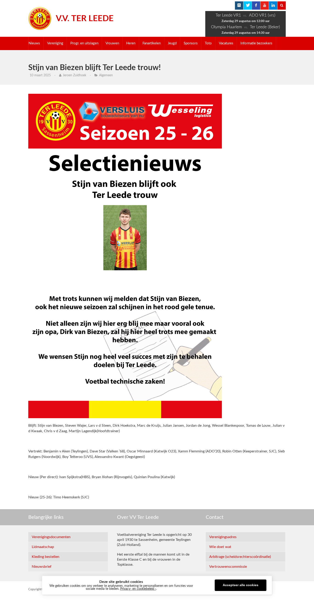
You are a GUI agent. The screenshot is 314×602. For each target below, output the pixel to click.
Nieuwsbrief (41, 566)
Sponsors (191, 43)
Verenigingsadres (223, 537)
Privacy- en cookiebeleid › (138, 589)
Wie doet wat (220, 547)
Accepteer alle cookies (240, 585)
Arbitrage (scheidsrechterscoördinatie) (240, 557)
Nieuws (34, 43)
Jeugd (172, 43)
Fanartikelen (152, 43)
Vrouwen (112, 43)
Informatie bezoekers (256, 43)
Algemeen (106, 75)
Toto (208, 43)
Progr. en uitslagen (84, 43)
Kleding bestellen (45, 557)
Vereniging (55, 43)
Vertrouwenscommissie (228, 566)
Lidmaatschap (43, 547)
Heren (130, 43)
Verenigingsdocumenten (51, 537)
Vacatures (226, 43)
